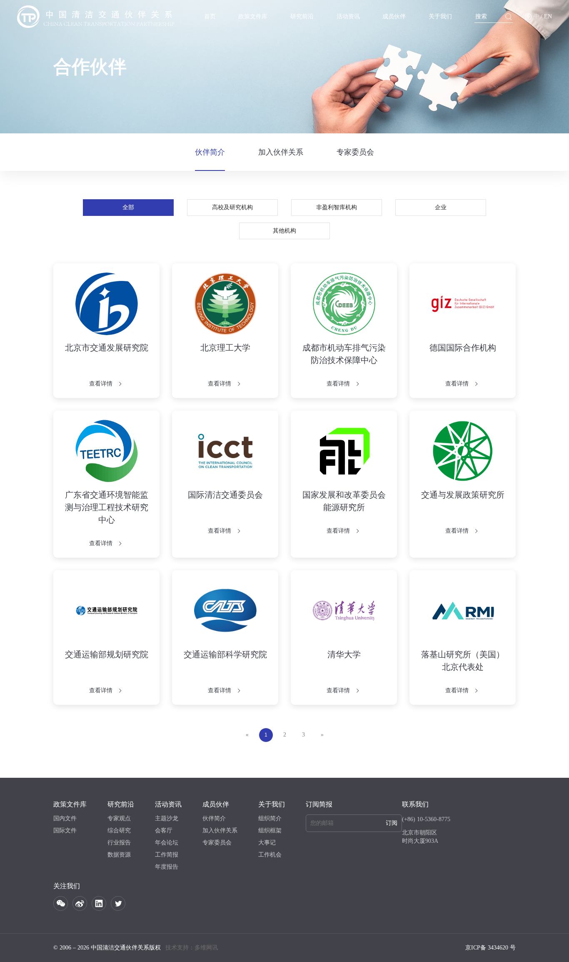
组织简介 (270, 818)
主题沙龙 (166, 818)
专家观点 (119, 818)
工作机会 (270, 855)
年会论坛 (166, 842)
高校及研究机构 (232, 207)
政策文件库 (252, 16)
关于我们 (440, 16)
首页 (210, 16)
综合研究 (119, 830)
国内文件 (65, 818)
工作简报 (166, 855)
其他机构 (284, 231)
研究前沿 (302, 16)
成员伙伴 (394, 16)
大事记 (267, 842)
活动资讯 (348, 16)
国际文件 (65, 830)
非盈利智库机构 (336, 207)
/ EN (546, 16)
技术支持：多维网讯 (191, 947)
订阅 (391, 823)
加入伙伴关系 (280, 152)
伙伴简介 (210, 152)
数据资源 (119, 855)
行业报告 (119, 842)
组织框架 (270, 830)
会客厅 (163, 830)
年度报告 (166, 867)
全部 (128, 207)
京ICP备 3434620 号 (490, 947)
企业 (441, 207)
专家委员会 (355, 152)
